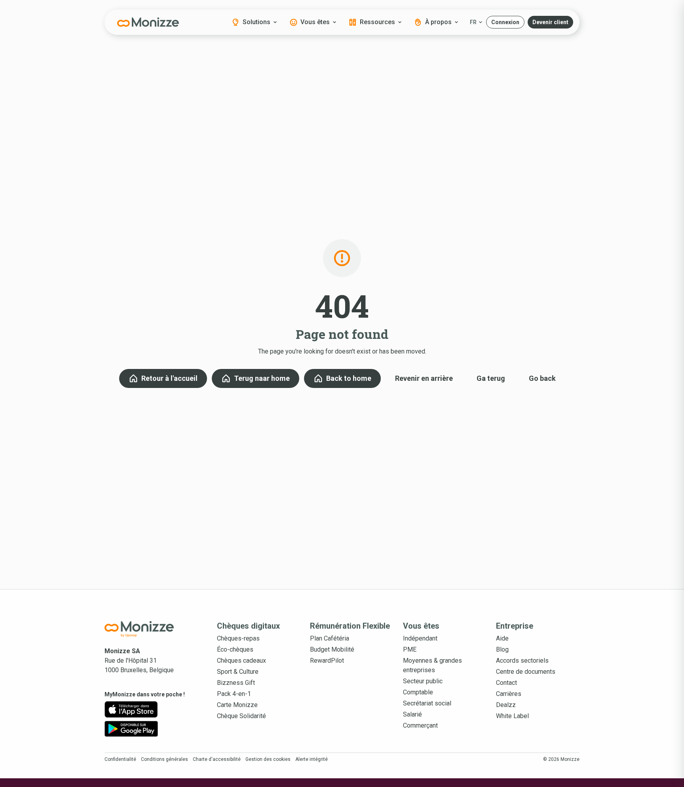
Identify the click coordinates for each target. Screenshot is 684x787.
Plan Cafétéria (329, 638)
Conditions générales (164, 759)
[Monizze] (148, 22)
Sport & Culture (237, 671)
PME (409, 649)
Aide (502, 638)
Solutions (256, 22)
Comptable (418, 692)
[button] (505, 22)
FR (473, 22)
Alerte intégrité (311, 759)
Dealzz (506, 705)
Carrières (508, 694)
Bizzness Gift (236, 682)
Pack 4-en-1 (234, 694)
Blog (502, 649)
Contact (506, 682)
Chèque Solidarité (241, 716)
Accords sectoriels (522, 660)
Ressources (377, 22)
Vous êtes (315, 22)
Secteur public (423, 681)
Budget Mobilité (332, 649)
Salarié (412, 714)
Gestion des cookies (268, 759)
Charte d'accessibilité (217, 759)
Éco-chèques (235, 649)
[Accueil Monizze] (148, 629)
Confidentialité (120, 759)
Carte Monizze (237, 705)
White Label (512, 716)
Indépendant (420, 638)
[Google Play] (131, 729)
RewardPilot (327, 660)
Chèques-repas (238, 638)
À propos (438, 22)
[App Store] (131, 709)
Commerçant (420, 725)
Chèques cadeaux (241, 660)
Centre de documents (525, 671)
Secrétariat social (427, 703)
